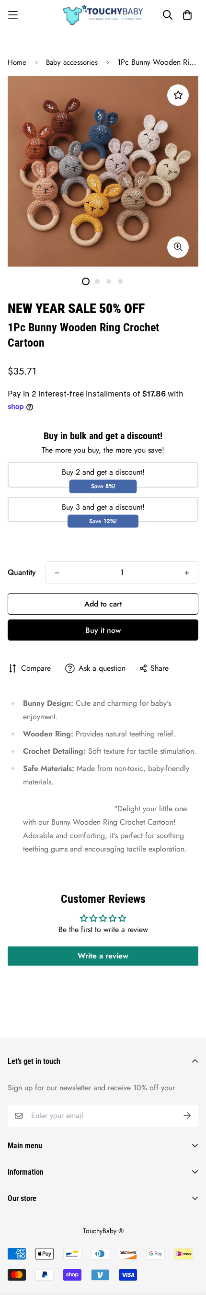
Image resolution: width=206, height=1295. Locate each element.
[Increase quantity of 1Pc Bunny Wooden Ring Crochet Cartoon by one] (187, 573)
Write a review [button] (103, 955)
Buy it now (103, 630)
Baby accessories (72, 62)
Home (17, 62)
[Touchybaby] (103, 15)
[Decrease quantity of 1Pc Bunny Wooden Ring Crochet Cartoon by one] (57, 573)
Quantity (22, 572)
